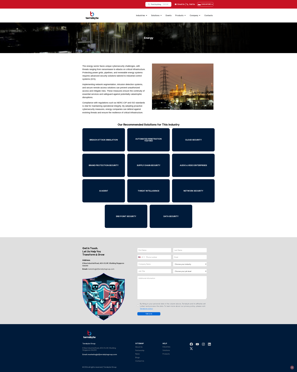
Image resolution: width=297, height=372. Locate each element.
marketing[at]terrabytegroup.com (98, 269)
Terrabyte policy (146, 309)
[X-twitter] (191, 348)
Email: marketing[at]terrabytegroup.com (99, 354)
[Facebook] (191, 344)
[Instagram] (203, 344)
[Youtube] (197, 344)
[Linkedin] (209, 344)
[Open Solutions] (161, 15)
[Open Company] (200, 15)
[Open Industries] (146, 15)
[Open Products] (185, 15)
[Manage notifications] (292, 367)
